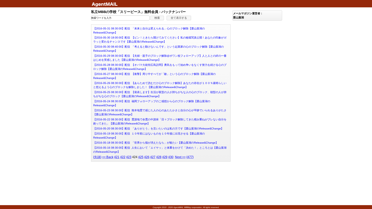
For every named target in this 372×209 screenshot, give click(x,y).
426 (146, 157)
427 (152, 157)
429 (164, 157)
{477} (190, 157)
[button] (157, 18)
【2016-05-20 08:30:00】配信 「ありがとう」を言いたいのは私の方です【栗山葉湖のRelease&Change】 (158, 128)
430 (170, 157)
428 (158, 157)
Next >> (180, 157)
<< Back (107, 157)
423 (128, 157)
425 (140, 157)
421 (116, 157)
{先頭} (97, 157)
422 (122, 157)
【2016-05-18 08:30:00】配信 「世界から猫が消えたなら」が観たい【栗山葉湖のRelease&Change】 (155, 142)
